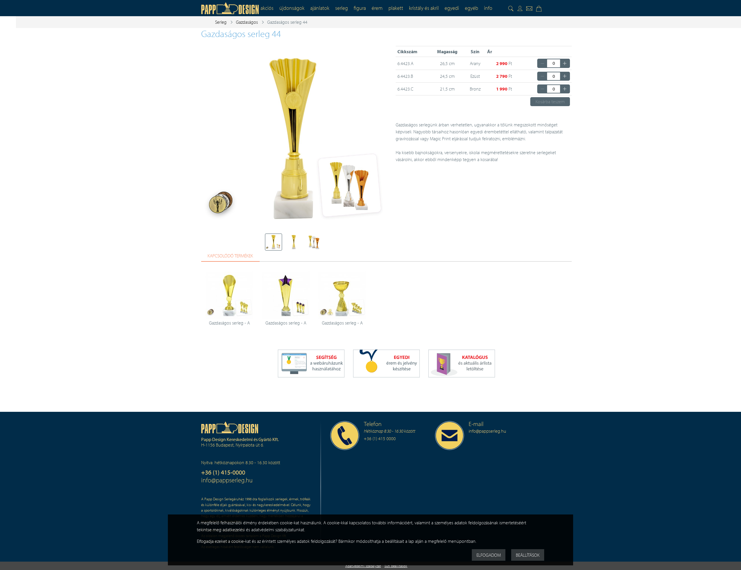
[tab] (230, 256)
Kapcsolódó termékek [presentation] (230, 256)
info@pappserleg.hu (227, 480)
